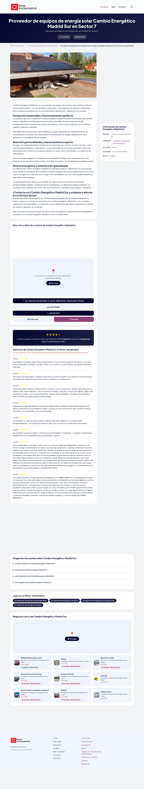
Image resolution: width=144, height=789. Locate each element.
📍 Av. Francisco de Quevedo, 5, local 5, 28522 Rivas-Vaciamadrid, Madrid (53, 301)
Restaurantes (86, 742)
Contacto (57, 755)
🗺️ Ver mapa (53, 283)
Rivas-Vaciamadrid (17, 46)
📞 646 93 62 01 (53, 313)
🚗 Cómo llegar (53, 307)
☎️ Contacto (64, 37)
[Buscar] (132, 7)
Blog (113, 7)
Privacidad (57, 745)
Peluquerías (86, 745)
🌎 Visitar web (32, 319)
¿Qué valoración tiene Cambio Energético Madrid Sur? (35, 576)
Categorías (104, 7)
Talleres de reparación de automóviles (91, 753)
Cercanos (122, 7)
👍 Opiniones (80, 37)
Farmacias (85, 764)
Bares (83, 748)
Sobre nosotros (59, 752)
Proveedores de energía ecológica (64, 600)
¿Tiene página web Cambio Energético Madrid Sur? (33, 582)
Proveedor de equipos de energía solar (121, 142)
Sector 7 (112, 156)
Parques (84, 761)
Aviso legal (57, 742)
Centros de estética (89, 757)
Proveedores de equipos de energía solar (42, 46)
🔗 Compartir (74, 319)
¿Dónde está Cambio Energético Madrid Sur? (31, 570)
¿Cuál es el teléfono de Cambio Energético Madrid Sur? (35, 564)
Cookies (56, 748)
